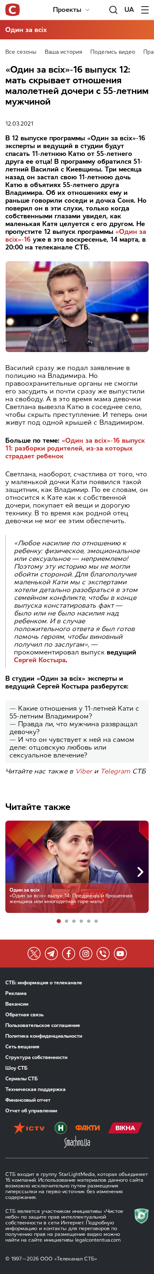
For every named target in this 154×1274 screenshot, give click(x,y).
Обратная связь (24, 1015)
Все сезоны (21, 52)
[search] (113, 10)
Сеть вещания (22, 1047)
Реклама (16, 993)
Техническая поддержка (35, 1089)
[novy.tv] (61, 1129)
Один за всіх (26, 30)
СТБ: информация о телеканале (43, 983)
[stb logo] (12, 10)
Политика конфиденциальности (43, 1036)
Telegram (115, 771)
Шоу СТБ (16, 1068)
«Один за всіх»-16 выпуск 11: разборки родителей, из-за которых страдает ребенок (75, 448)
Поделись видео (112, 52)
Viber (83, 771)
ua (129, 10)
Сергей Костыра (40, 660)
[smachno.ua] (77, 1143)
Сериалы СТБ (21, 1079)
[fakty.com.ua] (87, 1129)
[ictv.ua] (28, 1129)
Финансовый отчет (28, 1100)
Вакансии (16, 1004)
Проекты (67, 10)
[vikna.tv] (125, 1129)
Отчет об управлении (31, 1111)
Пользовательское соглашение (42, 1025)
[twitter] (34, 953)
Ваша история (63, 52)
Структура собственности (36, 1057)
